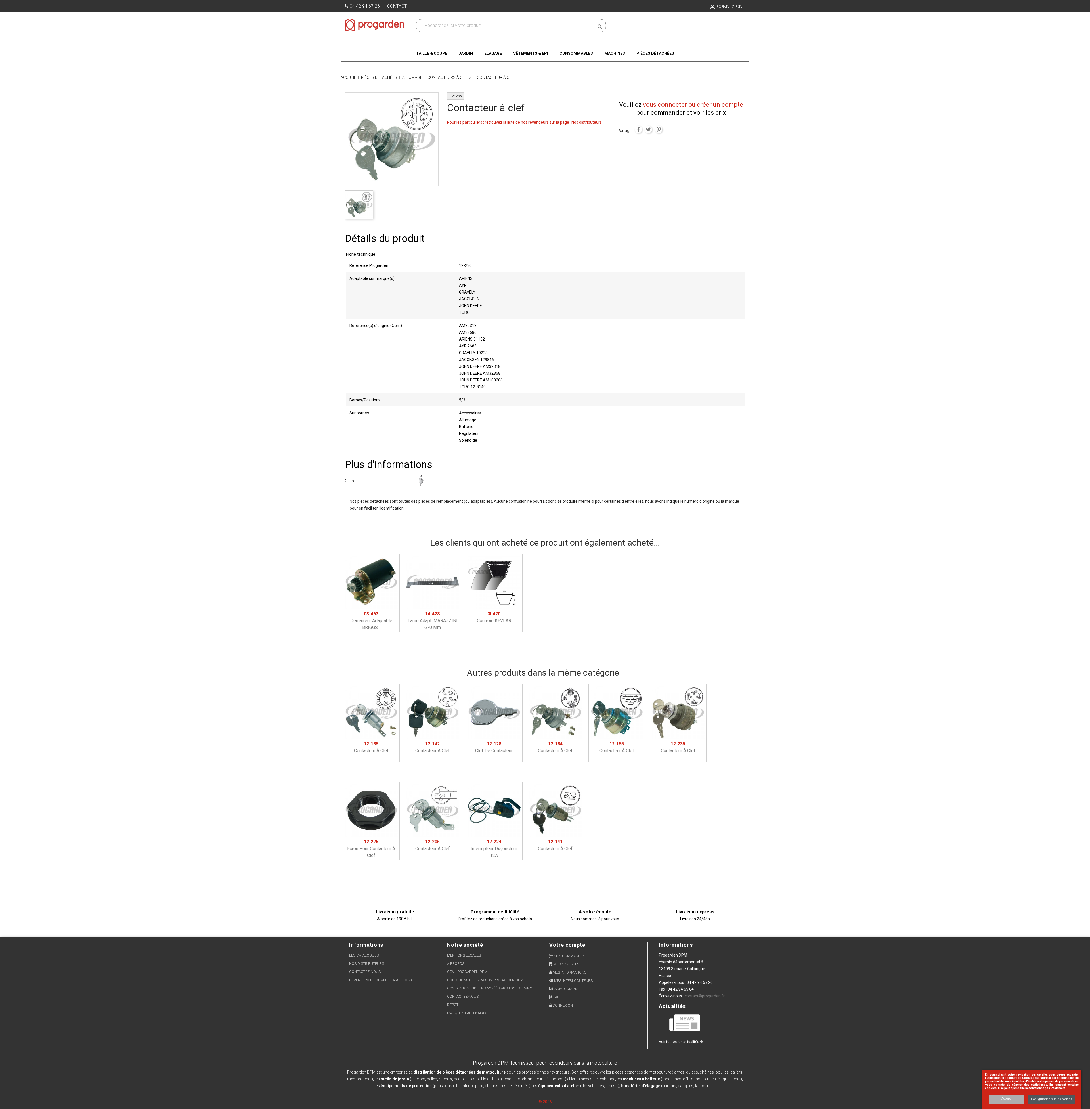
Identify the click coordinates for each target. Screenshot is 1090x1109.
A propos (455, 963)
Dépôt (452, 1005)
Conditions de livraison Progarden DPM (485, 980)
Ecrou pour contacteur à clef (371, 848)
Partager (638, 129)
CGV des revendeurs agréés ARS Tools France (490, 988)
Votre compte (567, 945)
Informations (676, 945)
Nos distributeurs (366, 963)
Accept (1006, 1098)
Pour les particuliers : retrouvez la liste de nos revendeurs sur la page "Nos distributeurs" (525, 122)
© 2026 (545, 1102)
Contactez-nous (365, 972)
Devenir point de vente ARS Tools (380, 980)
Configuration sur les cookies (1051, 1099)
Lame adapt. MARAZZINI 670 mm (433, 620)
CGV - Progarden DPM (467, 972)
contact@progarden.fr (705, 996)
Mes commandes (569, 956)
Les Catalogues (364, 955)
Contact (397, 6)
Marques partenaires (467, 1013)
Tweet (648, 129)
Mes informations (569, 972)
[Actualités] (685, 1022)
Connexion (562, 1005)
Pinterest (658, 129)
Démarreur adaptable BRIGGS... (371, 620)
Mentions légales (464, 955)
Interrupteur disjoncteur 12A (494, 848)
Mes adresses (565, 964)
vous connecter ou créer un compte (693, 104)
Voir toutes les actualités (679, 1041)
